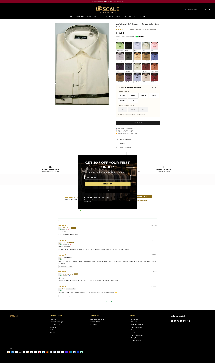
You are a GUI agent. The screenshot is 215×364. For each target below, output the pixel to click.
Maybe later (107, 191)
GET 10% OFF (107, 184)
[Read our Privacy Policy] (130, 200)
